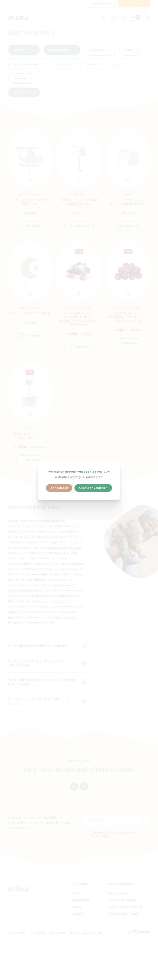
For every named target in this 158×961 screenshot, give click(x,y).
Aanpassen (59, 488)
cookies (90, 472)
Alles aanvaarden (93, 488)
